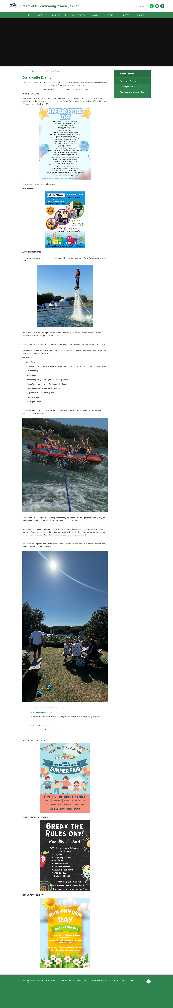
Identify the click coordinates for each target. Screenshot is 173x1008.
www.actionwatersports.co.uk (41, 712)
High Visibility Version (99, 980)
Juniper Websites (82, 980)
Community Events (53, 71)
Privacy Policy (27, 983)
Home (24, 71)
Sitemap (131, 980)
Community (36, 71)
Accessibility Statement (118, 980)
